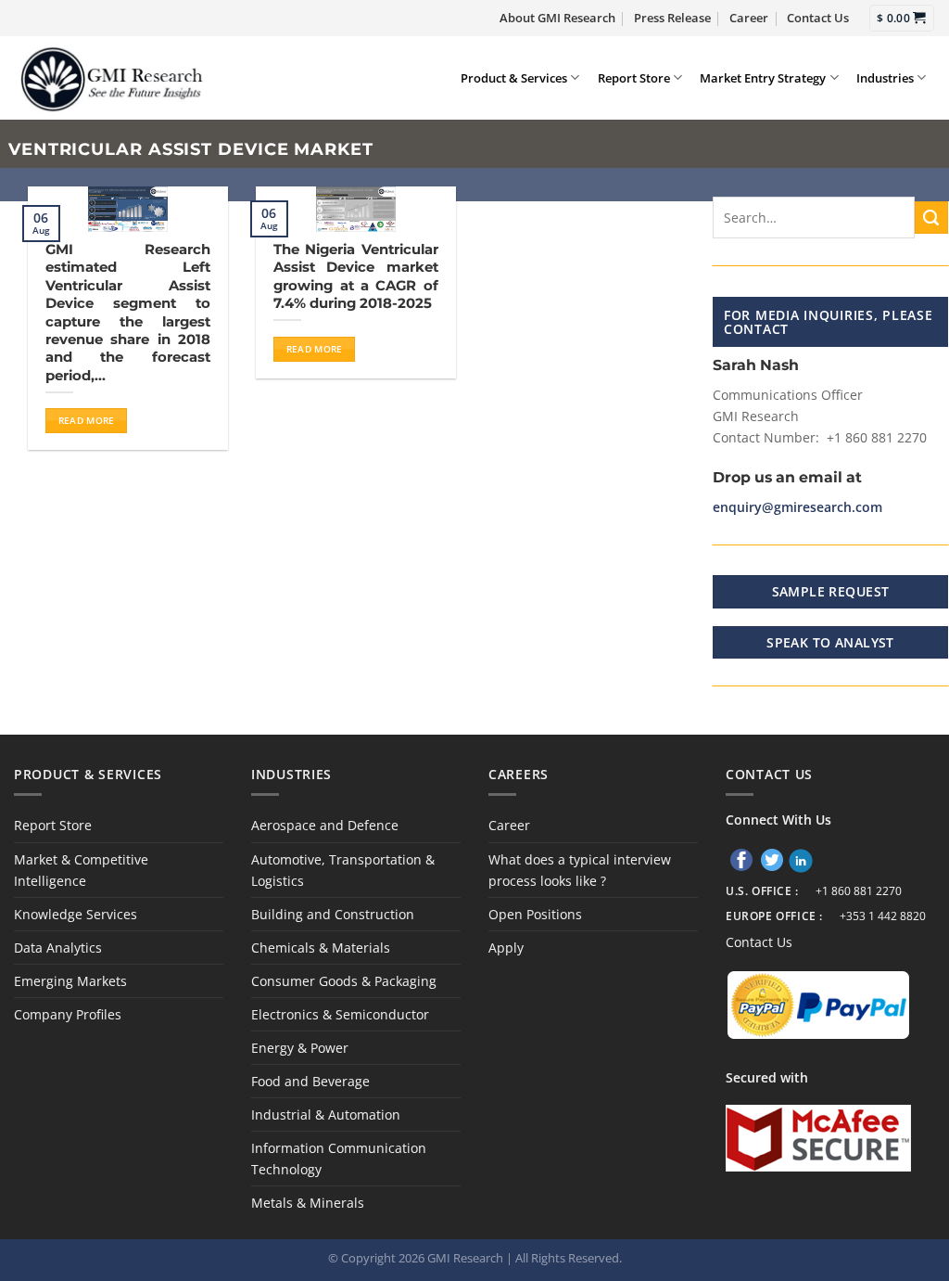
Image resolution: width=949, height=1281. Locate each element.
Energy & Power (299, 1048)
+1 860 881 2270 (859, 891)
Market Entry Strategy (763, 78)
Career (748, 17)
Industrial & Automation (325, 1114)
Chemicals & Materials (320, 947)
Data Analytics (58, 947)
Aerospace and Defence (325, 825)
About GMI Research (557, 17)
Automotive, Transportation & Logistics (343, 870)
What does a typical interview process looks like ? (579, 870)
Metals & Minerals (307, 1202)
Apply (506, 947)
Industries (885, 78)
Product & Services (514, 78)
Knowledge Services (75, 914)
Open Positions (535, 914)
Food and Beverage (310, 1081)
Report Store (634, 78)
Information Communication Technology (338, 1158)
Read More (86, 420)
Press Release (672, 17)
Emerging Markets (70, 981)
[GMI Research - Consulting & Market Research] (111, 78)
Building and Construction (332, 914)
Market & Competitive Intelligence (81, 870)
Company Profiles (67, 1014)
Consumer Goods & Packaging (344, 981)
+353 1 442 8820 (883, 916)
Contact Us (818, 17)
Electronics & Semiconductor (340, 1014)
